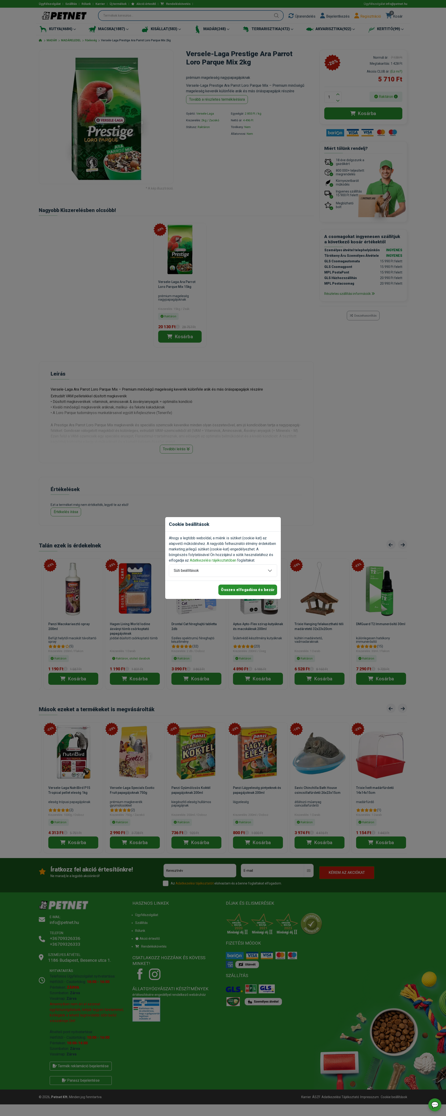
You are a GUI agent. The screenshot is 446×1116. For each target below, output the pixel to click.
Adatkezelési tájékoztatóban (213, 560)
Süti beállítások (186, 570)
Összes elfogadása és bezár (248, 590)
